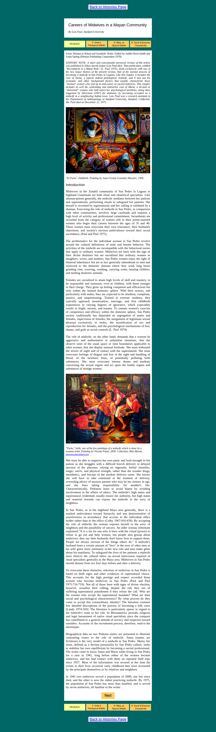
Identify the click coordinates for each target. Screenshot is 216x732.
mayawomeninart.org (77, 454)
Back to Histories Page (108, 7)
